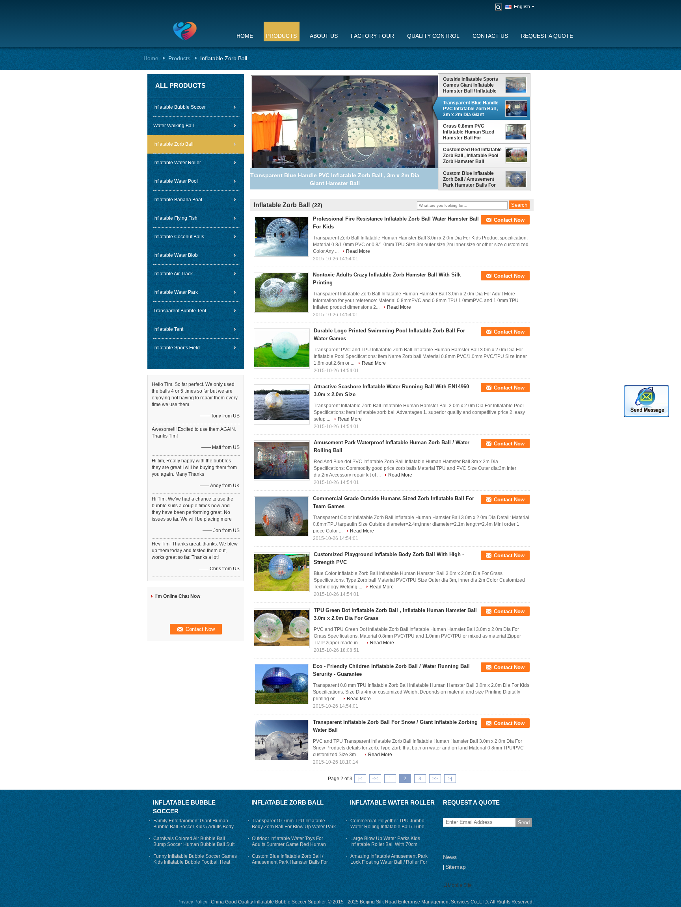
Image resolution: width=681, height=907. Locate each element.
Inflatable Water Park (175, 292)
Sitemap (455, 867)
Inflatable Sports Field (176, 348)
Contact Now (509, 220)
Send (524, 822)
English (522, 6)
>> (435, 778)
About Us (324, 36)
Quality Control (433, 36)
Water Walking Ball (173, 125)
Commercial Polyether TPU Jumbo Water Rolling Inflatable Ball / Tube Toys (387, 826)
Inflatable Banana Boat (177, 199)
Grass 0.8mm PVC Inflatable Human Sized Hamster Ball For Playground (468, 132)
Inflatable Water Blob (175, 255)
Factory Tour (372, 36)
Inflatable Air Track (173, 273)
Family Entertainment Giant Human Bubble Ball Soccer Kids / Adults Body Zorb (193, 826)
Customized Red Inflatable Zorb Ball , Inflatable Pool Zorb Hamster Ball (472, 155)
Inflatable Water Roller (177, 162)
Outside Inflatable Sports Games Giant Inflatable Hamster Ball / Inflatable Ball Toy (470, 85)
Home (244, 36)
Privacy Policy (192, 902)
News (450, 857)
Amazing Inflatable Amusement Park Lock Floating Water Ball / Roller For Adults (389, 862)
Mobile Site (460, 885)
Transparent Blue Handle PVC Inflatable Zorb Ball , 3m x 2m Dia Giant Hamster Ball (471, 108)
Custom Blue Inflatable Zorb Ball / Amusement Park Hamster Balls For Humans (469, 179)
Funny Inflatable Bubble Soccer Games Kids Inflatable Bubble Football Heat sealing (195, 862)
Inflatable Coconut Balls (178, 236)
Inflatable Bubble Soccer (179, 107)
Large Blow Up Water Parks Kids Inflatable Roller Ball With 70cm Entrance (385, 844)
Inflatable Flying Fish (175, 218)
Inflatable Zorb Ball (173, 144)
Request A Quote (547, 36)
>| (450, 778)
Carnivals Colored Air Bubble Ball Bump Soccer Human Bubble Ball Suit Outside (193, 844)
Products (281, 36)
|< (360, 778)
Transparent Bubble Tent (179, 310)
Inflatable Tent (168, 329)
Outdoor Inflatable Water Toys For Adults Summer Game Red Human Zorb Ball (289, 844)
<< (375, 778)
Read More (358, 251)
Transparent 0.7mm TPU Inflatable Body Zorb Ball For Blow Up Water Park (294, 823)
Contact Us (490, 36)
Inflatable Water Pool (175, 181)
